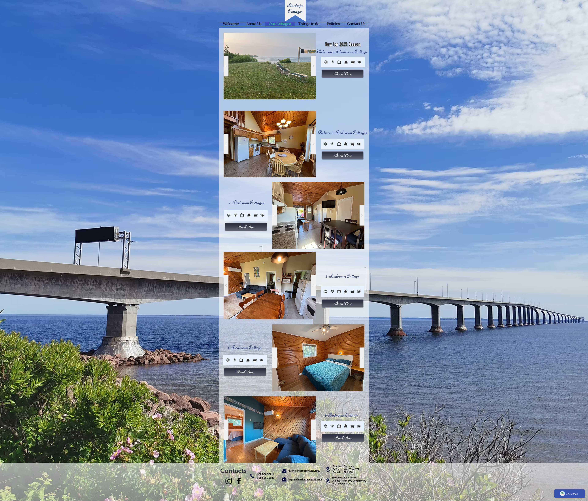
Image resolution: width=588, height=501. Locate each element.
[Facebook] (239, 480)
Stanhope (295, 5)
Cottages (295, 11)
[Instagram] (228, 480)
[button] (270, 66)
